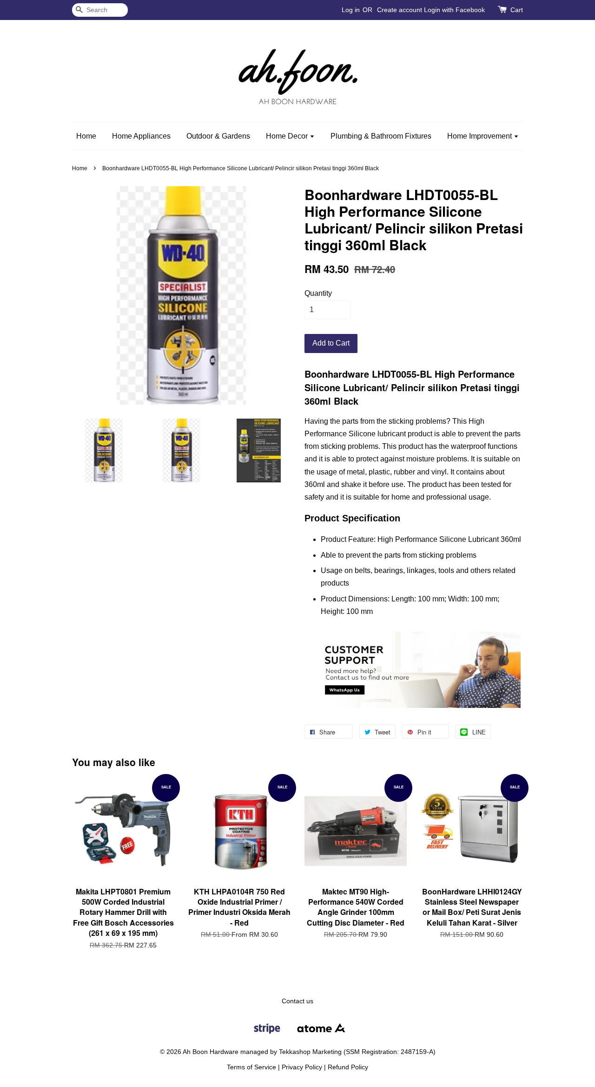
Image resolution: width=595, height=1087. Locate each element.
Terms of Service (251, 1067)
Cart (516, 9)
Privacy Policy (302, 1067)
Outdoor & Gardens (218, 136)
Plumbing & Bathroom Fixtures (381, 136)
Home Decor (288, 136)
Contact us (297, 1001)
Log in (351, 9)
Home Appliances (141, 136)
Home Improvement (480, 136)
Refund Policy (348, 1067)
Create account (399, 9)
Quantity (318, 293)
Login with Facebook (454, 9)
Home (86, 136)
